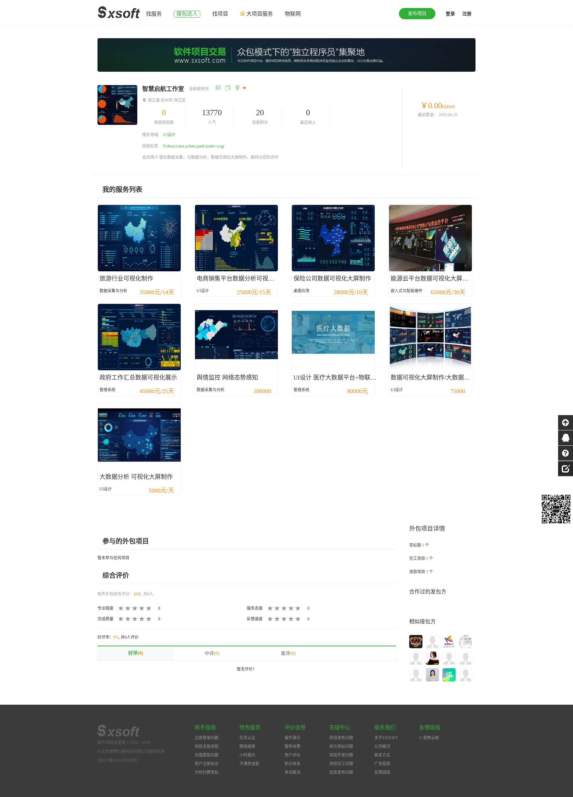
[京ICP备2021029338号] (117, 760)
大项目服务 (259, 14)
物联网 (293, 14)
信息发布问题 (341, 772)
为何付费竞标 (207, 772)
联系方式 (382, 755)
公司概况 (382, 746)
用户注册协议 (207, 763)
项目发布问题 (341, 738)
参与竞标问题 (341, 746)
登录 (450, 13)
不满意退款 (249, 763)
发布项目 (417, 13)
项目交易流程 (207, 746)
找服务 (154, 14)
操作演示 (292, 738)
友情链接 (382, 772)
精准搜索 (247, 746)
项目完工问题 (341, 763)
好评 (135, 653)
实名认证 (247, 738)
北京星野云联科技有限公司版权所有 (131, 751)
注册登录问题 (207, 738)
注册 (467, 13)
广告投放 (382, 763)
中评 (212, 653)
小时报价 (247, 755)
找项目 (220, 14)
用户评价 (292, 755)
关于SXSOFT (386, 738)
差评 (288, 653)
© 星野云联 (429, 738)
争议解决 (292, 772)
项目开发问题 (341, 755)
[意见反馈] (565, 468)
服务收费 (292, 746)
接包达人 (187, 14)
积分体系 (292, 763)
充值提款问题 (207, 755)
